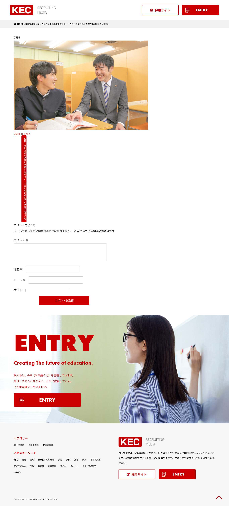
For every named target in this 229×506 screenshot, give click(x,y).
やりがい (18, 472)
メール (19, 280)
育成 (32, 459)
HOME (20, 23)
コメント (21, 240)
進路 (24, 459)
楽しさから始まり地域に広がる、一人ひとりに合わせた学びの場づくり (69, 23)
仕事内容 (52, 465)
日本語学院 (48, 445)
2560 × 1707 (22, 134)
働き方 (41, 465)
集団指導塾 (30, 23)
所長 (84, 459)
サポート (74, 465)
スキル (63, 465)
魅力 (16, 459)
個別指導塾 (33, 445)
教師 (68, 459)
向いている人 (20, 465)
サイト (18, 290)
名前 (18, 269)
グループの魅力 (89, 465)
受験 (32, 465)
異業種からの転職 (46, 459)
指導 (76, 459)
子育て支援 (95, 459)
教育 (60, 459)
